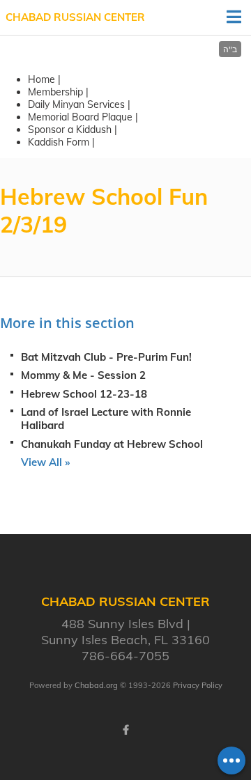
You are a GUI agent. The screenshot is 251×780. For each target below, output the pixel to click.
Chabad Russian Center (75, 17)
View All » (45, 462)
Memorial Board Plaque (80, 117)
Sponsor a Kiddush (70, 129)
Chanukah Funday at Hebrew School (112, 444)
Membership (55, 92)
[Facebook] (125, 730)
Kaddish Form (58, 142)
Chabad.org (96, 685)
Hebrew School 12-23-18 (84, 393)
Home (41, 79)
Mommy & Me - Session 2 (83, 375)
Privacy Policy (197, 685)
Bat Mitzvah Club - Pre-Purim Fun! (106, 357)
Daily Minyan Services (76, 104)
